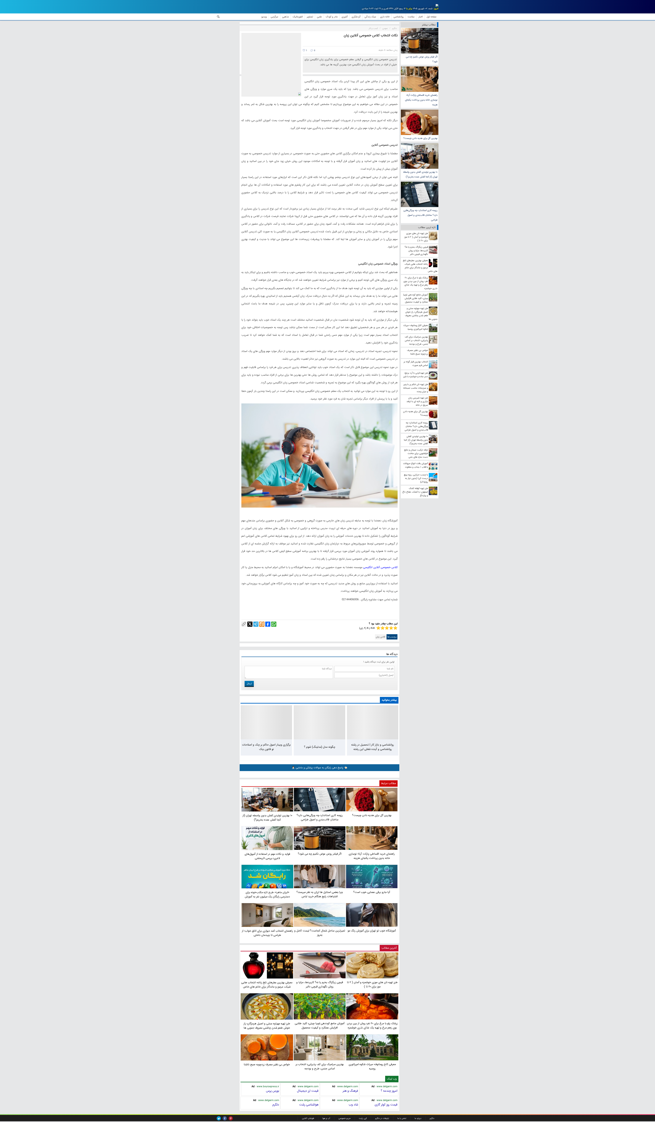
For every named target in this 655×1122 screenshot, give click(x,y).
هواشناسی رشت (308, 1104)
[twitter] (219, 1118)
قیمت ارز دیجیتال (307, 1090)
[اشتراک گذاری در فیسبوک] (267, 624)
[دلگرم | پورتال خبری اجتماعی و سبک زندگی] (434, 6)
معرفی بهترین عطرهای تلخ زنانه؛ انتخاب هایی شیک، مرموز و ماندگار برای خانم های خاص (266, 984)
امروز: (435, 8)
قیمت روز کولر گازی (386, 1104)
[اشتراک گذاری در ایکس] (249, 624)
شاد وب (353, 1104)
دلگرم (275, 1104)
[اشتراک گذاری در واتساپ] (273, 624)
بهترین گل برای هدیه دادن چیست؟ (420, 138)
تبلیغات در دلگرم (382, 1118)
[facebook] (225, 1118)
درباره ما (418, 1118)
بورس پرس (272, 1090)
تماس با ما (401, 1118)
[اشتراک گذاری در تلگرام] (255, 624)
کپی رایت (363, 1118)
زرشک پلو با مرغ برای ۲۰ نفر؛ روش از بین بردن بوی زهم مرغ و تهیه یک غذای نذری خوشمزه (372, 1025)
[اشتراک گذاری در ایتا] (261, 624)
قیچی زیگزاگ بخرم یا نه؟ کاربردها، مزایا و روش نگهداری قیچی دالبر (319, 984)
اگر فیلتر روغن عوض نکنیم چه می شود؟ (422, 59)
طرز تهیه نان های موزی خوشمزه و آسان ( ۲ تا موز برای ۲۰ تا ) (372, 984)
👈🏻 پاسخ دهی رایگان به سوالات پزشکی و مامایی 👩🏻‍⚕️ (319, 768)
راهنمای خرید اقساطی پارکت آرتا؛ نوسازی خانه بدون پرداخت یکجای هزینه (421, 100)
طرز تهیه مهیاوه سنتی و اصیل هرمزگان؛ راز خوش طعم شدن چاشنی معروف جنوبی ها (267, 1025)
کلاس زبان (380, 637)
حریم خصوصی (344, 1118)
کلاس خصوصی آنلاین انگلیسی (380, 567)
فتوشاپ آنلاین (308, 1118)
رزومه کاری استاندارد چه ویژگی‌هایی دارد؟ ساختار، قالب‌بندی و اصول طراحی (420, 215)
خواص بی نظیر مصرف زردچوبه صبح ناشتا (267, 1064)
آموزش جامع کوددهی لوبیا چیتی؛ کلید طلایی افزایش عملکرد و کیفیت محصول (320, 1025)
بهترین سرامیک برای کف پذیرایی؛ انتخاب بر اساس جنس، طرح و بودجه (320, 1066)
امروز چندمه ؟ (389, 1090)
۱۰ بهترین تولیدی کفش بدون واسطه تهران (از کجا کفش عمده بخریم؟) (420, 174)
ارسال (249, 684)
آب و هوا (326, 1118)
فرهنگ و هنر (350, 1090)
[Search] (218, 16)
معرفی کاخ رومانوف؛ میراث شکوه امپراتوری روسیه (372, 1066)
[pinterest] (231, 1118)
